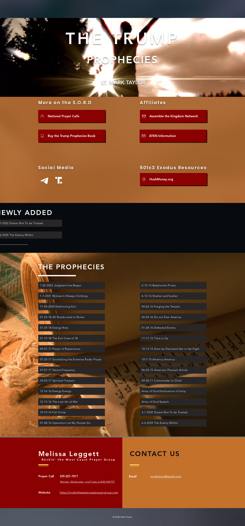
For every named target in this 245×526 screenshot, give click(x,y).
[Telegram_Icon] (44, 180)
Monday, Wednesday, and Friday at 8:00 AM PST (87, 481)
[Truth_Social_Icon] (58, 180)
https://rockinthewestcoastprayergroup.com (89, 492)
